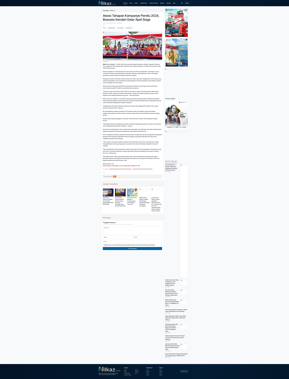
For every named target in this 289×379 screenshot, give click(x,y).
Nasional (162, 3)
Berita (131, 3)
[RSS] (114, 176)
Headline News (143, 3)
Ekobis (136, 3)
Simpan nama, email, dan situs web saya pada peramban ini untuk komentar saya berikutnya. (129, 245)
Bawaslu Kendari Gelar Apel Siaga (142, 169)
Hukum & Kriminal (154, 3)
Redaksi (147, 371)
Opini (174, 3)
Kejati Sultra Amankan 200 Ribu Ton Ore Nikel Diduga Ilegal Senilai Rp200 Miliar (108, 201)
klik (139, 165)
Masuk (187, 3)
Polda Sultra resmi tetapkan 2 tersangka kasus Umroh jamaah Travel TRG (132, 201)
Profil (147, 370)
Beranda (125, 3)
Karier (147, 373)
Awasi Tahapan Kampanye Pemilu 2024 (120, 169)
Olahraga (168, 3)
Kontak (147, 374)
